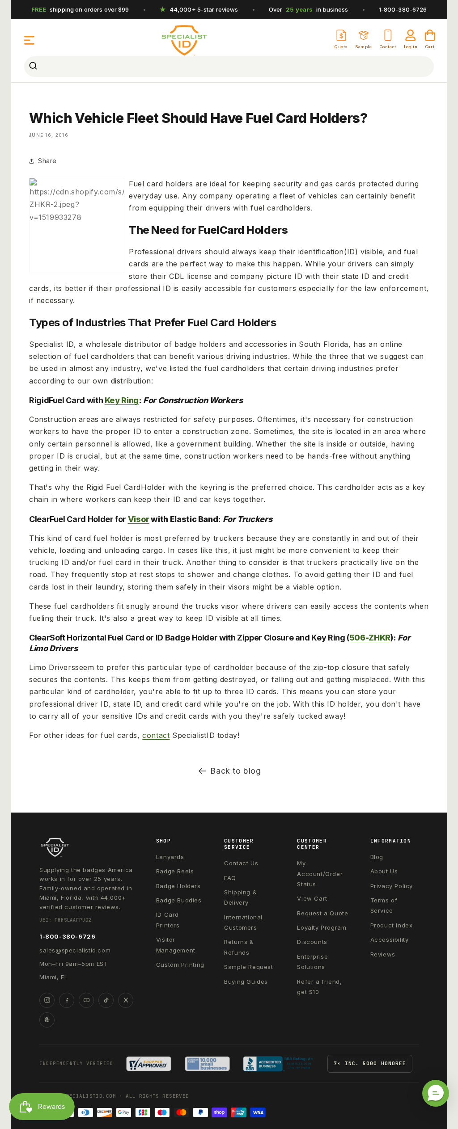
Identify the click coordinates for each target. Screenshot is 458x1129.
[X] (125, 1000)
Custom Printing (180, 964)
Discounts (312, 941)
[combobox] (229, 66)
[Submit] (34, 66)
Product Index (391, 925)
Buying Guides (246, 981)
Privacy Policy (391, 885)
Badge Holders (178, 885)
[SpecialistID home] (87, 847)
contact (156, 735)
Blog (376, 856)
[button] (29, 40)
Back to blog (235, 770)
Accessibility (389, 939)
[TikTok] (106, 1000)
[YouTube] (86, 1000)
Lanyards (170, 856)
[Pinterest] (47, 1020)
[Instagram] (47, 1000)
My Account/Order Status (320, 873)
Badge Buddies (179, 900)
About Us (384, 871)
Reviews (382, 954)
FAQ (230, 877)
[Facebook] (66, 1000)
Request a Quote (322, 913)
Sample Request (248, 966)
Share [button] (47, 160)
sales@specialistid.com (74, 950)
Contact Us (241, 863)
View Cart (312, 898)
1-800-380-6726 (403, 9)
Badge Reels (175, 871)
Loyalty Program (321, 927)
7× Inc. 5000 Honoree (370, 1063)
